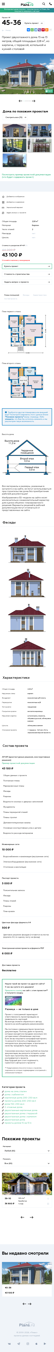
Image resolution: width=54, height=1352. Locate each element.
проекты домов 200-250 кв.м (20, 1101)
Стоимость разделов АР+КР (14, 245)
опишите (9, 419)
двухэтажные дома (15, 1120)
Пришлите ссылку (14, 990)
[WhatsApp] (32, 29)
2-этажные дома (13, 1107)
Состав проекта (10, 299)
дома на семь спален (16, 1092)
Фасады (26, 295)
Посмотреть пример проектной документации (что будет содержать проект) (26, 176)
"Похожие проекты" (14, 417)
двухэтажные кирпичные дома (21, 1110)
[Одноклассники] (46, 29)
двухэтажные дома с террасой (21, 1114)
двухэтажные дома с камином (20, 1117)
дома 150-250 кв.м (14, 1104)
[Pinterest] (43, 29)
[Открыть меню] (3, 4)
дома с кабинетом (14, 1095)
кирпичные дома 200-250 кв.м (21, 1098)
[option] (27, 76)
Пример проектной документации (18, 763)
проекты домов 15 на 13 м (18, 1123)
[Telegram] (35, 29)
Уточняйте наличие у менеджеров (16, 260)
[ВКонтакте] (28, 29)
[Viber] (39, 29)
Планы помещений (11, 295)
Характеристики (40, 295)
